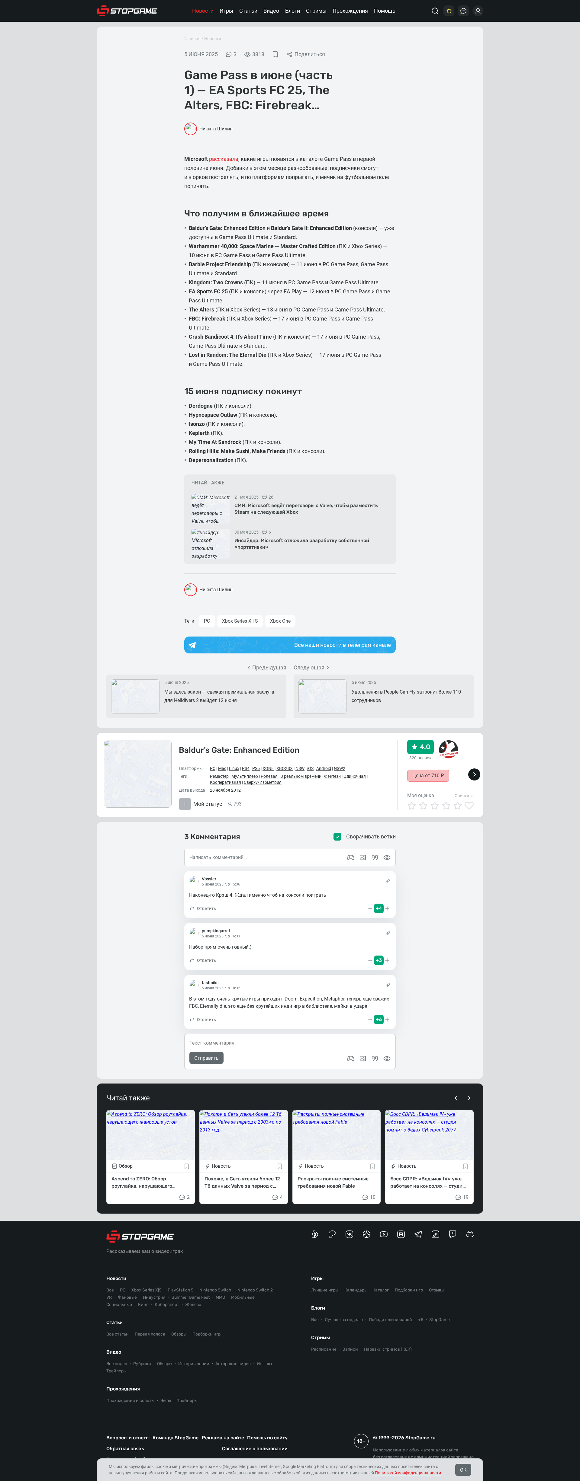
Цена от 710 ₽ (428, 775)
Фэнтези (332, 776)
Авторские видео (233, 1363)
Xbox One (280, 621)
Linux (234, 768)
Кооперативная (225, 782)
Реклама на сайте (223, 1438)
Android (323, 768)
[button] (202, 908)
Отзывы (436, 1290)
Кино (143, 1304)
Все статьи (117, 1334)
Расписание (324, 1349)
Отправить (206, 1058)
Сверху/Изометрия (263, 782)
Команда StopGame (175, 1438)
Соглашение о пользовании (255, 1448)
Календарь (355, 1290)
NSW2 (339, 768)
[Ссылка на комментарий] (388, 881)
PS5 (256, 768)
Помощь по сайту (267, 1438)
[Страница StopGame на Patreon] (332, 1234)
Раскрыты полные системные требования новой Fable (333, 1182)
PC (207, 621)
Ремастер (219, 776)
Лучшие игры (324, 1290)
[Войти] (477, 10)
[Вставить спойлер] (387, 1058)
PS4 (246, 768)
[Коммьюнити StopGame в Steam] (435, 1234)
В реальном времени (300, 776)
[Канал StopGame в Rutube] (401, 1234)
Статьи (248, 11)
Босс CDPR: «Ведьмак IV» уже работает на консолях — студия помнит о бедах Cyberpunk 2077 (428, 1183)
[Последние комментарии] (463, 10)
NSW (299, 768)
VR (109, 1297)
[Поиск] (435, 11)
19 (466, 1197)
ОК (463, 1470)
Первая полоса (150, 1334)
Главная (192, 38)
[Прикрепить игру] (350, 1058)
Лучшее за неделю (344, 1319)
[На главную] (127, 10)
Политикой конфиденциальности (408, 1472)
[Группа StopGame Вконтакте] (349, 1234)
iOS (310, 768)
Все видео (116, 1363)
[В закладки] (275, 54)
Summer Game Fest (191, 1297)
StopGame (439, 1319)
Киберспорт (167, 1304)
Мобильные (243, 1297)
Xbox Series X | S (240, 621)
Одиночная (354, 776)
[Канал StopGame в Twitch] (452, 1234)
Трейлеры (116, 1371)
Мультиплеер (244, 776)
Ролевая (269, 776)
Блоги (292, 11)
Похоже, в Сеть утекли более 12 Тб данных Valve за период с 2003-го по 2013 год (242, 1183)
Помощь (384, 11)
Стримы (316, 11)
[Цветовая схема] (448, 10)
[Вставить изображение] (362, 1058)
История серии (193, 1363)
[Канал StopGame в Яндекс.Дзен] (366, 1234)
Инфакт (264, 1363)
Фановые (127, 1297)
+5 (420, 1319)
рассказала (223, 159)
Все (110, 1290)
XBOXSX (284, 768)
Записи (350, 1349)
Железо (193, 1304)
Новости (203, 11)
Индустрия (154, 1297)
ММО (220, 1297)
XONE (268, 768)
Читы (165, 1400)
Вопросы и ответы (128, 1438)
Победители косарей (390, 1319)
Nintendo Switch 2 (255, 1290)
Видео (271, 11)
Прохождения (350, 11)
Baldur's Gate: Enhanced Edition (239, 750)
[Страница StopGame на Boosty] (315, 1234)
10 (372, 1197)
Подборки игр (206, 1334)
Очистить (464, 795)
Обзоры (178, 1334)
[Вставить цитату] (375, 1058)
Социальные (119, 1304)
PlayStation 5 (180, 1290)
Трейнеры (187, 1400)
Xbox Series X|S (146, 1290)
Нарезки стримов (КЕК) (388, 1349)
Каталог (380, 1290)
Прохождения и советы (130, 1400)
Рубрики (142, 1363)
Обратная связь (125, 1448)
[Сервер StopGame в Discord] (470, 1234)
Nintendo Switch (215, 1290)
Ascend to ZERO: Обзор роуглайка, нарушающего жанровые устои (141, 1183)
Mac (222, 768)
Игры (226, 11)
